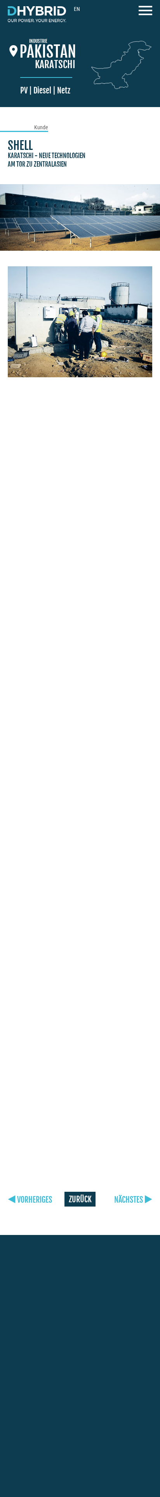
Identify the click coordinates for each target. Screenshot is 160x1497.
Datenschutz (28, 1471)
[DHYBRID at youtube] (46, 1434)
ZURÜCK (80, 1199)
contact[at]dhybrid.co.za (41, 1394)
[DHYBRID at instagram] (28, 1434)
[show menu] (145, 12)
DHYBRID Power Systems (37, 14)
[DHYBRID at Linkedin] (63, 1435)
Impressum (115, 1461)
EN (77, 8)
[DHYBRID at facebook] (11, 1435)
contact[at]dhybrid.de (38, 1311)
